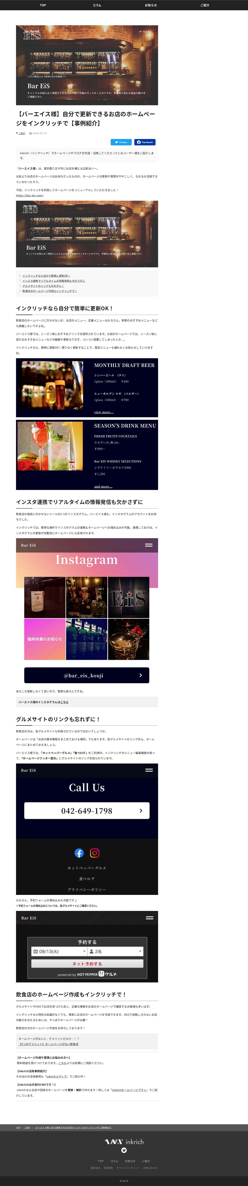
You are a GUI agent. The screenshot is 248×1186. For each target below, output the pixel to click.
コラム (97, 5)
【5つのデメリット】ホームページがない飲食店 (48, 1044)
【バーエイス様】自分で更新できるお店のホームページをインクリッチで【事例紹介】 (73, 1127)
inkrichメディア (57, 1076)
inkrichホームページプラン (129, 1090)
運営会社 (95, 1167)
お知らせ (151, 5)
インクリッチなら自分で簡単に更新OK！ (46, 275)
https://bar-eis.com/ (29, 195)
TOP (43, 5)
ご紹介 (204, 5)
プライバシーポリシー (128, 1167)
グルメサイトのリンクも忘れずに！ (43, 286)
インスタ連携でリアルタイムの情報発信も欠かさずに (53, 281)
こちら (64, 702)
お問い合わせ (150, 1167)
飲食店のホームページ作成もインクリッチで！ (49, 291)
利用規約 (108, 1167)
